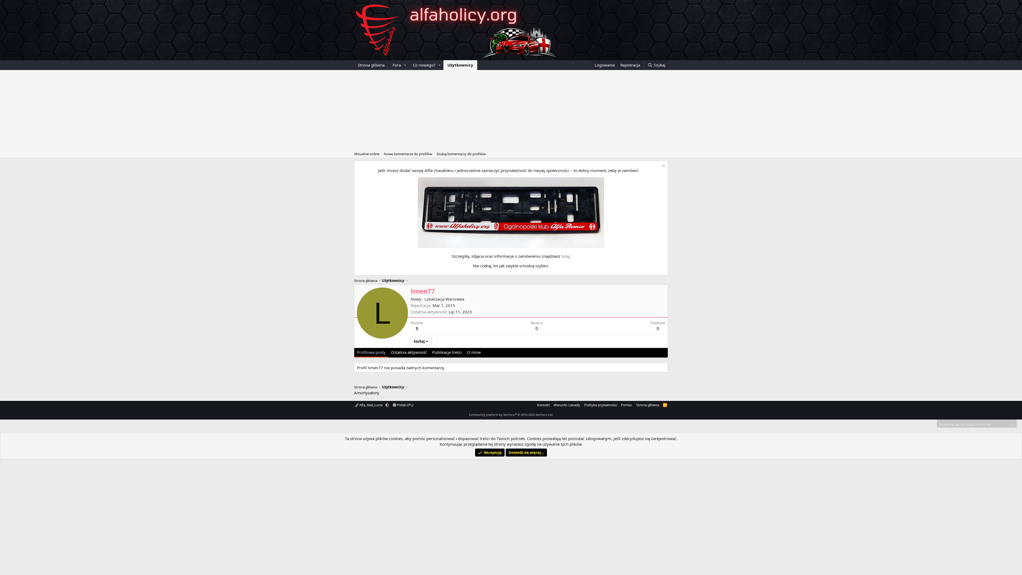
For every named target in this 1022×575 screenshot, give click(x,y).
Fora (397, 65)
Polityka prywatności (600, 404)
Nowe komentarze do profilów (408, 153)
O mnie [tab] (474, 352)
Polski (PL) (404, 404)
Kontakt (543, 404)
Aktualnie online (367, 153)
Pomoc (626, 404)
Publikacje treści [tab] (447, 352)
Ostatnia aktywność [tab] (409, 352)
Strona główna (371, 65)
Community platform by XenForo (511, 415)
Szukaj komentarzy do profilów (461, 153)
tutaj (565, 256)
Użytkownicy (460, 65)
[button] (405, 65)
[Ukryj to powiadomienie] (663, 166)
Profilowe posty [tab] (371, 352)
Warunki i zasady (567, 404)
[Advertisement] (511, 110)
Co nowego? (424, 65)
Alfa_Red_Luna (370, 404)
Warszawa (455, 299)
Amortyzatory (366, 392)
